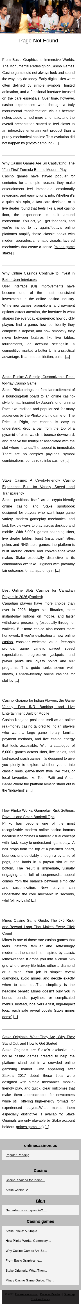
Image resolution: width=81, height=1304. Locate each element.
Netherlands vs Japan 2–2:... (26, 1210)
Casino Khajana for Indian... (25, 1180)
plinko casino (52, 460)
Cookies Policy (40, 1299)
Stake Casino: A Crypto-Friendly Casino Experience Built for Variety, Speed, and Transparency (38, 486)
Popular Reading (17, 1155)
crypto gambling (39, 143)
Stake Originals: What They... (26, 1270)
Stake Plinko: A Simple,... (23, 1231)
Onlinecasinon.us (26, 1294)
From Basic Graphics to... (24, 1260)
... (56, 143)
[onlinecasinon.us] (40, 16)
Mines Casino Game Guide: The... (30, 1280)
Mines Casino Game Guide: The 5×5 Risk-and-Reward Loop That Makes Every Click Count (38, 927)
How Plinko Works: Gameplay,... (28, 1240)
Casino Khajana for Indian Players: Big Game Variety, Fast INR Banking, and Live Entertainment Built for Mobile (38, 707)
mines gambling (30, 1127)
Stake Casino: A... (18, 1190)
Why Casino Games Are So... (26, 1250)
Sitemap (69, 1294)
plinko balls (20, 900)
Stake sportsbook (59, 506)
